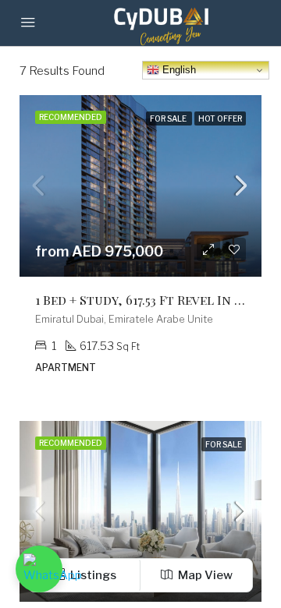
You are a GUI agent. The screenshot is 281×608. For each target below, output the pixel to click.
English (177, 70)
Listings (92, 575)
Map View (204, 575)
